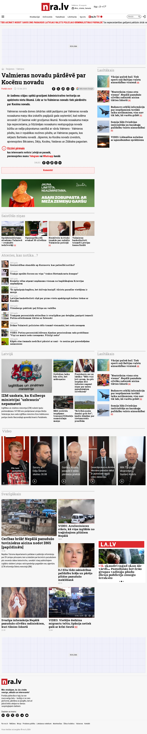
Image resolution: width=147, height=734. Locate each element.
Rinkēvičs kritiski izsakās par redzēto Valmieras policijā (59, 240)
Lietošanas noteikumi (44, 724)
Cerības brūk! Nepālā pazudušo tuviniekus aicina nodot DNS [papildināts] (27, 542)
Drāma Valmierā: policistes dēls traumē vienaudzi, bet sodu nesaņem (47, 325)
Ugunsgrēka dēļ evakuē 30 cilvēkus (35, 239)
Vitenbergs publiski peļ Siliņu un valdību (33, 308)
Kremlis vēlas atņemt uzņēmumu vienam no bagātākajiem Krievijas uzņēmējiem (47, 282)
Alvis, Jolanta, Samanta (81, 8)
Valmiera (20, 69)
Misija (19, 724)
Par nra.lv (4, 724)
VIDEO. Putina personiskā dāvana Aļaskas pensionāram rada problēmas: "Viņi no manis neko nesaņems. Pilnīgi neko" (49, 333)
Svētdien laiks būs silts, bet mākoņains (61, 377)
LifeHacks (72, 17)
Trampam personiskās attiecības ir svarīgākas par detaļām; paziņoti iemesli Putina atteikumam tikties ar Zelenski (51, 316)
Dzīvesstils (47, 17)
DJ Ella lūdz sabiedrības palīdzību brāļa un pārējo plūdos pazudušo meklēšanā (75, 575)
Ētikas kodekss (69, 724)
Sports (83, 17)
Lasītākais (105, 70)
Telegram (34, 156)
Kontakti (87, 724)
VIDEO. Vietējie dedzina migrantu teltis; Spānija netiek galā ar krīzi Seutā (70, 623)
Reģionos (10, 69)
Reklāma (12, 724)
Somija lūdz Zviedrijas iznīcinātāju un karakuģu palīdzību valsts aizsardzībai (128, 124)
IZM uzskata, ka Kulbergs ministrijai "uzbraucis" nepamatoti (23, 399)
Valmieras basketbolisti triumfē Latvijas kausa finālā (81, 241)
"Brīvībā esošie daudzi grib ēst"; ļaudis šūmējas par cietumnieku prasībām (84, 416)
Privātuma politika (29, 724)
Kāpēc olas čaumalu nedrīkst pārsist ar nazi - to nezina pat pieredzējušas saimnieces (50, 342)
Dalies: (37, 163)
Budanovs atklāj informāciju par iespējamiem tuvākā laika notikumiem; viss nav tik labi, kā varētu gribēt (128, 111)
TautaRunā (60, 17)
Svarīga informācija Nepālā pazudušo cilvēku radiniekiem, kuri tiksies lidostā (23, 623)
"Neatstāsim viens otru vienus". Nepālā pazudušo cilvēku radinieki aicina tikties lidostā (126, 96)
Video (6, 431)
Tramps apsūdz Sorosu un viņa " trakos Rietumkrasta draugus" (44, 273)
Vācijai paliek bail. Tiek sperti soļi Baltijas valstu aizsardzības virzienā (126, 79)
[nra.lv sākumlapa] (55, 7)
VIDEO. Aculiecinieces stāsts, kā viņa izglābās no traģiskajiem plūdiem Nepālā (76, 530)
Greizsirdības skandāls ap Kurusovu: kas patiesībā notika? (42, 265)
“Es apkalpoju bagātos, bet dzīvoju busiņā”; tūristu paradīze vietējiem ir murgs (48, 290)
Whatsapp (48, 156)
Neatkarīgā (35, 17)
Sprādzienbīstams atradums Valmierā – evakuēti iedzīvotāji (11, 241)
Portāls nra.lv (6, 89)
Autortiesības (57, 724)
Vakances (79, 724)
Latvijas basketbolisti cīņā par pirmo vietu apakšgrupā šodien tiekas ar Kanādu (49, 299)
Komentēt (48, 170)
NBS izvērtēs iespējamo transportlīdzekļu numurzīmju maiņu (63, 416)
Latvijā (7, 354)
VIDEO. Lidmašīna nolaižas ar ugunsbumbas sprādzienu (127, 138)
